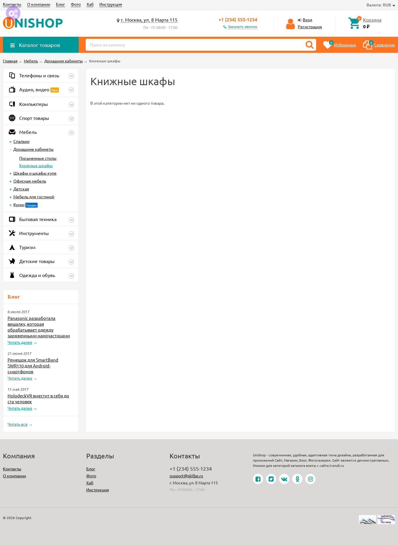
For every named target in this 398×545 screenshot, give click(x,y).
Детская (21, 188)
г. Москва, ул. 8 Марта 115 (149, 19)
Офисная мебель (29, 180)
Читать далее (20, 342)
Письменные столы (38, 158)
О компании (38, 4)
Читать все (18, 424)
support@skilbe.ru (186, 475)
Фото (76, 4)
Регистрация (310, 26)
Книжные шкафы (36, 165)
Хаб (90, 4)
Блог (60, 4)
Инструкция (110, 4)
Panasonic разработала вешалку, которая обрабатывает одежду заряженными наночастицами (39, 326)
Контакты (12, 4)
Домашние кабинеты (33, 149)
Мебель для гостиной (33, 196)
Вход (307, 19)
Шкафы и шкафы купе (35, 173)
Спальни (21, 141)
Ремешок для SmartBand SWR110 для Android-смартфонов (33, 365)
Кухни (18, 204)
